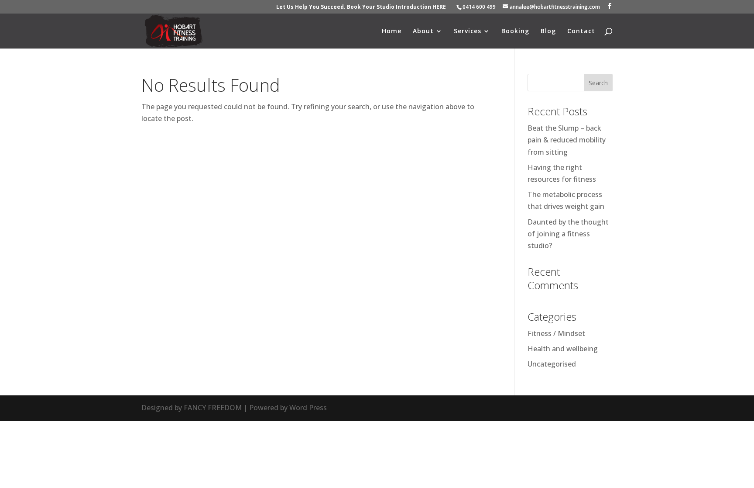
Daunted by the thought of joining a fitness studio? (568, 233)
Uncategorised (552, 364)
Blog (548, 31)
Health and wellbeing (563, 348)
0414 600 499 (479, 6)
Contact (581, 31)
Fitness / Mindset (556, 333)
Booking (515, 31)
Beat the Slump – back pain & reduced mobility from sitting (567, 139)
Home (391, 31)
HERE (439, 6)
